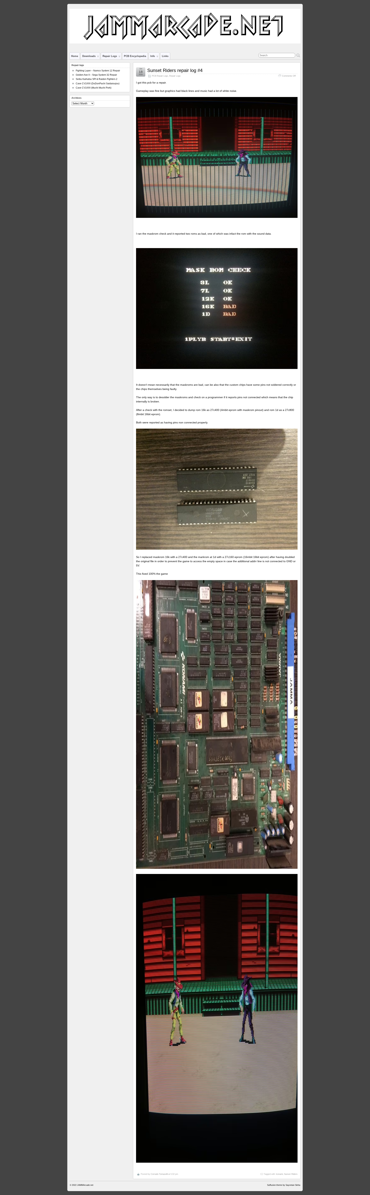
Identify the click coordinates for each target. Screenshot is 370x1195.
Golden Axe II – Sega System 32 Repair (96, 75)
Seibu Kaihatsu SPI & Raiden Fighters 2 (96, 79)
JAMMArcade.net (85, 1185)
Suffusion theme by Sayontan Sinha (283, 1185)
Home (74, 56)
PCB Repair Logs (160, 76)
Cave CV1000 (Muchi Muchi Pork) (93, 87)
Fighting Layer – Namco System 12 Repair (98, 70)
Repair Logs (175, 76)
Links (165, 56)
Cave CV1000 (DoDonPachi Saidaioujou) (97, 83)
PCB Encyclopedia (135, 56)
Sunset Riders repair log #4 (175, 70)
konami (279, 1174)
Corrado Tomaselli (159, 1174)
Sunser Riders (291, 1174)
